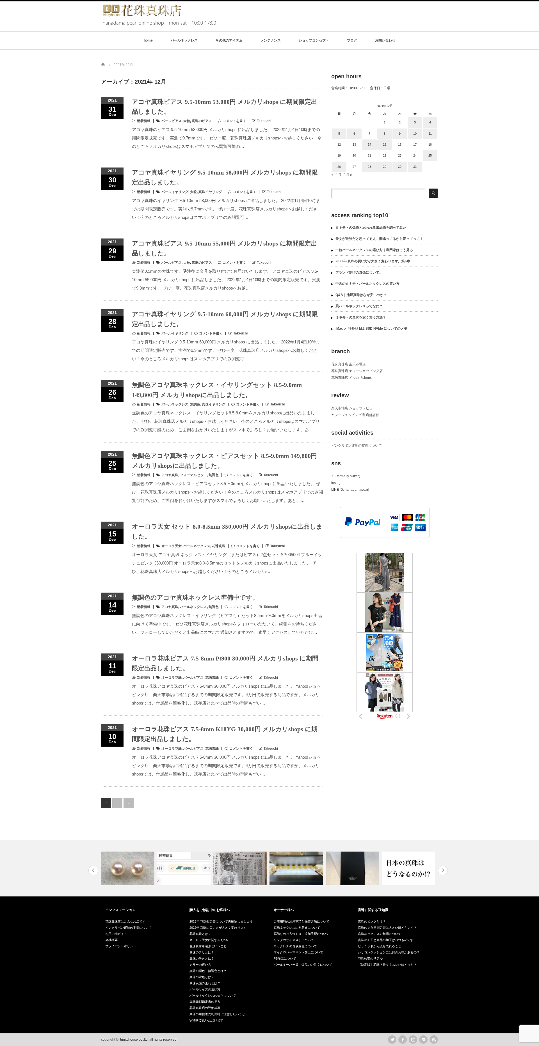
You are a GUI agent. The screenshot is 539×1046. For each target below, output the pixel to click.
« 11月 (336, 175)
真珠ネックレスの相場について (379, 933)
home (148, 40)
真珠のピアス (202, 121)
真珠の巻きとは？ (201, 958)
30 (399, 166)
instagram (338, 483)
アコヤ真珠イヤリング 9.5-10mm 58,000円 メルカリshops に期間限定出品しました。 (225, 177)
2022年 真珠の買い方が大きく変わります (217, 927)
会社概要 (111, 940)
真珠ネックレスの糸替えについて (297, 927)
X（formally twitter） (346, 476)
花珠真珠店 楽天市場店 (348, 364)
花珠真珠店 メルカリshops (351, 378)
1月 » (348, 175)
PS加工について (285, 958)
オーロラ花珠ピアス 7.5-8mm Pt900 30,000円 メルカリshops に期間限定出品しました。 (225, 663)
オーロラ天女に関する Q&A (208, 940)
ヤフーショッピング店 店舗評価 (355, 415)
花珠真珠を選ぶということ (208, 946)
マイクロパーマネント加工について (298, 952)
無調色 (195, 404)
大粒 (186, 121)
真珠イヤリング (210, 192)
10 (415, 133)
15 (384, 144)
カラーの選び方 (200, 964)
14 (369, 144)
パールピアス (171, 121)
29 (384, 166)
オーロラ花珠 (171, 678)
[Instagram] (413, 1039)
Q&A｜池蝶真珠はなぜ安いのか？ (361, 295)
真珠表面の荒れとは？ (204, 983)
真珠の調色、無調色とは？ (208, 970)
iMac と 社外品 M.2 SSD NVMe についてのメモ (371, 329)
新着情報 (143, 121)
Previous (93, 870)
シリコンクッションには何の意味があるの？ (389, 952)
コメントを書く (234, 121)
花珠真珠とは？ (200, 933)
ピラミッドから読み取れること (379, 946)
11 (430, 133)
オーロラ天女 (171, 546)
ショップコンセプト (314, 40)
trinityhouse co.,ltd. (134, 1040)
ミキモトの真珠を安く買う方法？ (360, 317)
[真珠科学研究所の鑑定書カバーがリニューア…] (353, 868)
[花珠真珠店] (158, 24)
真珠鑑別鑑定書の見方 (204, 1001)
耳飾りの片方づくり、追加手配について (301, 933)
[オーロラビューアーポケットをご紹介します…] (297, 868)
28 (369, 166)
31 (415, 166)
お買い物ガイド (116, 933)
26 (339, 166)
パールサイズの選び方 (204, 989)
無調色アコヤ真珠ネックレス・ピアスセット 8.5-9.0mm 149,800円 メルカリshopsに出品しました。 (224, 460)
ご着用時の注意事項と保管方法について (301, 921)
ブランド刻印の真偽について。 (359, 272)
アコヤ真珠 (169, 475)
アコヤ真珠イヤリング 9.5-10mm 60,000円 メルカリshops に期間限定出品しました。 (225, 319)
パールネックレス (184, 40)
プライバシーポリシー (120, 946)
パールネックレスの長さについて (212, 995)
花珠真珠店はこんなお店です (125, 921)
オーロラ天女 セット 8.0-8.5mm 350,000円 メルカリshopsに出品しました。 (227, 531)
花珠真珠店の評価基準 (204, 1008)
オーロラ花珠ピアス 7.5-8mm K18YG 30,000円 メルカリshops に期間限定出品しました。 (225, 734)
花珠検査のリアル (370, 958)
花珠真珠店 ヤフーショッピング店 (357, 371)
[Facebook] (402, 1039)
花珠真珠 (218, 546)
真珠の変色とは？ (201, 977)
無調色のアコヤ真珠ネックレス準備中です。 (195, 597)
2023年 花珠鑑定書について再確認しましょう (221, 921)
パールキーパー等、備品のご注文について (303, 964)
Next (443, 870)
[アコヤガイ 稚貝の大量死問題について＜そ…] (409, 868)
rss (434, 1039)
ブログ (352, 40)
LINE (423, 1039)
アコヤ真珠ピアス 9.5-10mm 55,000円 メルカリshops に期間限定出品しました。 (224, 248)
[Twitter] (392, 1039)
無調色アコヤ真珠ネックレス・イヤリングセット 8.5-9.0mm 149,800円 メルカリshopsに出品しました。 (217, 389)
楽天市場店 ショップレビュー (353, 408)
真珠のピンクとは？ (372, 921)
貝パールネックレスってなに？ (359, 306)
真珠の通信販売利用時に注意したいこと (217, 1014)
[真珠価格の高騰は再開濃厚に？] (240, 868)
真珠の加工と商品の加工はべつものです (386, 940)
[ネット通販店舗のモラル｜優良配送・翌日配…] (184, 868)
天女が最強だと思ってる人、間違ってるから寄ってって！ (379, 239)
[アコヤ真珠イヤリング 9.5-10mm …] (128, 868)
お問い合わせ (385, 40)
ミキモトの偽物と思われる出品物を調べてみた (370, 228)
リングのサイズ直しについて (294, 940)
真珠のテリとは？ (201, 952)
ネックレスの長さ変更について (295, 946)
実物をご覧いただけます (206, 1020)
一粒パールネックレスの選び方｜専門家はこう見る (374, 250)
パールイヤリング (174, 192)
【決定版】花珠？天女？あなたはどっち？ (387, 964)
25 (430, 155)
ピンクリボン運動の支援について (356, 446)
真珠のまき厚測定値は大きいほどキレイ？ (387, 927)
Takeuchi (264, 121)
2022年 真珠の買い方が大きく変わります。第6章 (372, 261)
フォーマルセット (193, 475)
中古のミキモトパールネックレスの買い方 (367, 284)
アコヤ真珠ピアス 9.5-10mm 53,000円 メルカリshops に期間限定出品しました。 (224, 106)
